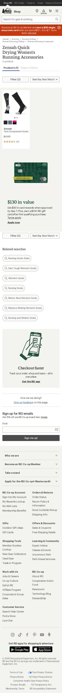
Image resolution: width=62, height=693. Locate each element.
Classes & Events (41, 550)
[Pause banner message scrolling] (59, 27)
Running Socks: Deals (18, 258)
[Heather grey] (10, 122)
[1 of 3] (14, 118)
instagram (12, 634)
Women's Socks (16, 278)
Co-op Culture (10, 580)
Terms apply (14, 217)
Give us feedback (23, 402)
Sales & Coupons (41, 527)
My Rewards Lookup (13, 501)
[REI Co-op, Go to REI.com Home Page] (6, 11)
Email (4, 423)
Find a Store (8, 616)
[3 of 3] (17, 118)
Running (15, 39)
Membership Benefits (14, 510)
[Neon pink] (15, 122)
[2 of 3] (16, 118)
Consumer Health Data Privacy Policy (31, 680)
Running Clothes (29, 39)
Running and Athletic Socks (22, 318)
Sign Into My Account (14, 497)
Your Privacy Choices (42, 672)
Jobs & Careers (10, 576)
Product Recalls (18, 684)
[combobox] (31, 19)
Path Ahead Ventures (43, 559)
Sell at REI (7, 585)
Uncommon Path (41, 554)
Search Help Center (13, 611)
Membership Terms (15, 688)
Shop (17, 11)
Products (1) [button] (11, 67)
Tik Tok (20, 634)
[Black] (6, 122)
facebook (27, 634)
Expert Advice (29, 67)
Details (44, 417)
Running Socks (15, 288)
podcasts (49, 634)
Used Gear (8, 558)
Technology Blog (41, 593)
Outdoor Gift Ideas (12, 527)
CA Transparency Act (41, 684)
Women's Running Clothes (13, 41)
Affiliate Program (11, 589)
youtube (42, 634)
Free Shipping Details (44, 532)
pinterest (34, 634)
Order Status (39, 497)
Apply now (14, 222)
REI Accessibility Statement (43, 688)
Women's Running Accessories (40, 41)
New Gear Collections (14, 553)
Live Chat (7, 620)
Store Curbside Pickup (44, 509)
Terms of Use (16, 672)
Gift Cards (7, 532)
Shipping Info (40, 514)
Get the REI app (31, 381)
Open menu (57, 11)
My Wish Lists (9, 506)
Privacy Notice (17, 677)
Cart (50, 11)
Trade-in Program (11, 563)
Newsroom (38, 589)
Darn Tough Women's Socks (22, 268)
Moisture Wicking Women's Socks (25, 308)
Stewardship (39, 598)
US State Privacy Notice (40, 677)
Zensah (5, 39)
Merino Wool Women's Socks (22, 298)
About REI (37, 576)
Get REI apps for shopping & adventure (31, 643)
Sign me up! (31, 437)
